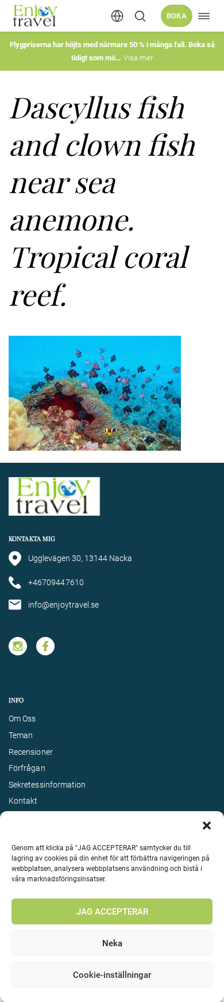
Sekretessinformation (47, 784)
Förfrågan (27, 768)
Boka (177, 15)
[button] (207, 825)
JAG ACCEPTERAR (112, 912)
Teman (21, 735)
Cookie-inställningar (112, 975)
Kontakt (23, 800)
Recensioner (31, 752)
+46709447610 (56, 582)
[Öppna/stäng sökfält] (140, 16)
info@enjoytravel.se (63, 604)
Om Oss (22, 718)
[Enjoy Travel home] (36, 16)
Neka (112, 943)
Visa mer (138, 57)
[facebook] (45, 646)
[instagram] (18, 646)
